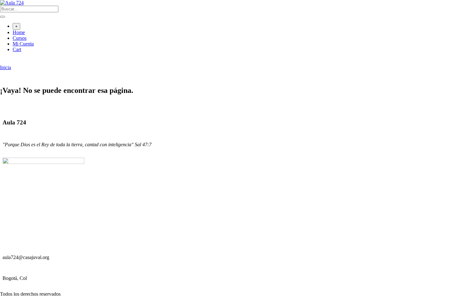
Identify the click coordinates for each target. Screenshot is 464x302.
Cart (17, 49)
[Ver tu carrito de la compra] (3, 61)
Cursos (20, 38)
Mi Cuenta (23, 43)
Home (19, 32)
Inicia (5, 67)
